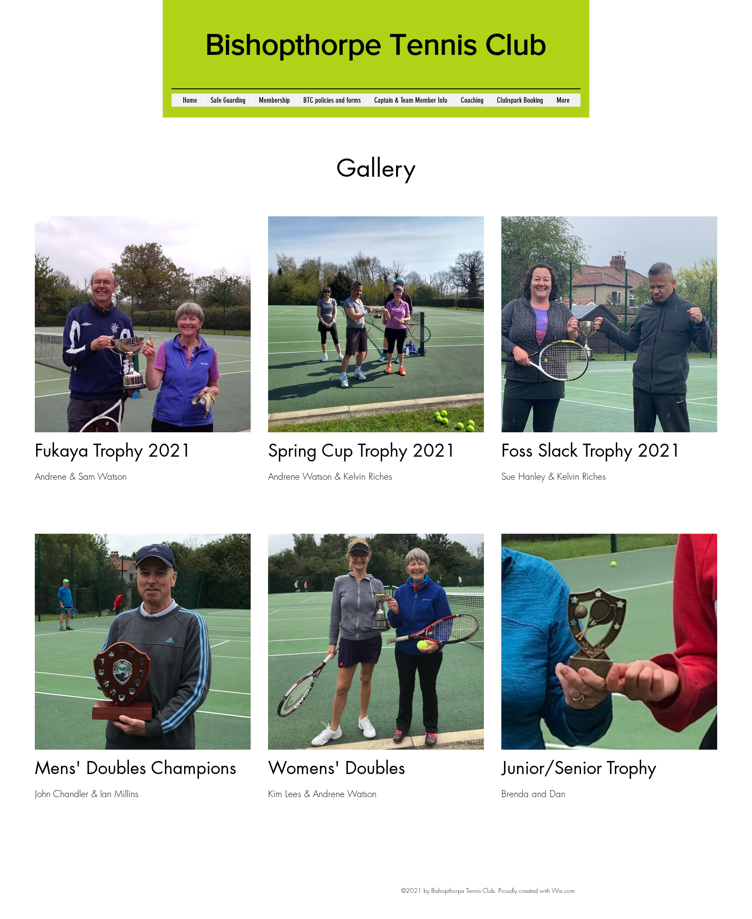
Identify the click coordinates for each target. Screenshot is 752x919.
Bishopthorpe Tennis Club (376, 44)
